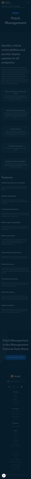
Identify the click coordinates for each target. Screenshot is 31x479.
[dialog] (15, 239)
